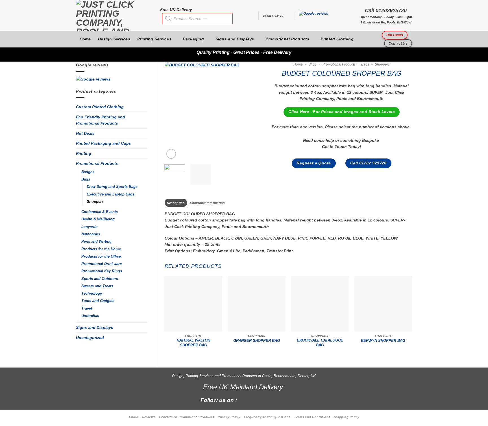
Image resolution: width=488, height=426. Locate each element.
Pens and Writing (96, 242)
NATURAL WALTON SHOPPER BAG (193, 342)
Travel (86, 308)
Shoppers (95, 202)
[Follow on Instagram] (254, 399)
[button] (276, 16)
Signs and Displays (234, 39)
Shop (312, 64)
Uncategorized (90, 337)
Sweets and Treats (97, 286)
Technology (91, 293)
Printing (83, 153)
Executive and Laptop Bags (110, 194)
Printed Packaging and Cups (103, 143)
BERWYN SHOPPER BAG (383, 341)
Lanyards (89, 227)
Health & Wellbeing (98, 219)
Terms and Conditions (312, 417)
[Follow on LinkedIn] (273, 399)
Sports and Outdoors (99, 279)
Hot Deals (85, 133)
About (133, 417)
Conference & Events (99, 212)
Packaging (193, 39)
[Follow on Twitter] (263, 399)
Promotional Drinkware (101, 264)
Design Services (114, 39)
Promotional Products (287, 39)
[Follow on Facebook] (244, 399)
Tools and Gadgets (97, 301)
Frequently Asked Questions (267, 417)
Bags (85, 179)
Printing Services (154, 39)
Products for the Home (101, 249)
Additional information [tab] (207, 203)
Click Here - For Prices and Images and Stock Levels (341, 112)
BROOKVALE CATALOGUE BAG (320, 342)
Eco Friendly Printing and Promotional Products (100, 120)
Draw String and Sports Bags (112, 187)
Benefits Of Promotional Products (186, 417)
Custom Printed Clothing (100, 107)
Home (85, 39)
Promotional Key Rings (101, 271)
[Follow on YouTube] (283, 399)
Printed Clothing (337, 39)
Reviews (149, 417)
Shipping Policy (347, 417)
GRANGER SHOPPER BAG (256, 341)
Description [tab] (176, 203)
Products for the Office (101, 256)
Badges (87, 172)
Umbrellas (90, 316)
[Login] (251, 16)
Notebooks (90, 234)
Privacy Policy (229, 417)
